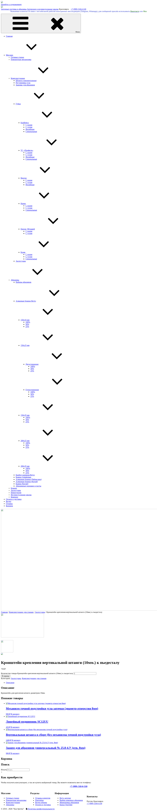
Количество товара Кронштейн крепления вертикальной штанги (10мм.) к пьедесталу (37, 673)
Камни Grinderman (23, 477)
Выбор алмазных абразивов (71, 800)
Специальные (31, 131)
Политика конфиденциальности (41, 809)
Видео (8, 501)
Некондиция (16, 493)
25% (27, 326)
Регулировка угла (23, 83)
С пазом (29, 125)
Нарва (23, 203)
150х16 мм (25, 320)
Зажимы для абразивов (25, 85)
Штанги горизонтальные (26, 80)
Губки (18, 104)
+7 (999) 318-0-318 (78, 9)
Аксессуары (21, 261)
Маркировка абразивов (69, 802)
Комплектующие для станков (21, 612)
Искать (4, 770)
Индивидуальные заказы (21, 495)
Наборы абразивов (23, 282)
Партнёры (39, 800)
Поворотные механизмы (21, 59)
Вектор (24, 178)
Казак (23, 252)
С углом (29, 127)
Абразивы (15, 280)
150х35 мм (25, 415)
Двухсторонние (32, 364)
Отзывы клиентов (42, 798)
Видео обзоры (41, 802)
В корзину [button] (15, 714)
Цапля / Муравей (28, 229)
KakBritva (25, 123)
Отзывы (9, 504)
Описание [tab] (10, 683)
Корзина (9, 506)
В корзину (5, 676)
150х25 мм (25, 345)
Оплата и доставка (13, 499)
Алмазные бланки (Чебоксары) (29, 479)
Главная (9, 36)
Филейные (30, 129)
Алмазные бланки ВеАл (26, 301)
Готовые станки (17, 57)
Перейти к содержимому (11, 4)
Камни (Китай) (22, 484)
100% (28, 322)
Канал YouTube (66, 805)
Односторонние (32, 390)
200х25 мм (25, 441)
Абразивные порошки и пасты (28, 486)
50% (27, 324)
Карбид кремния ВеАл (25, 475)
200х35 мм (25, 466)
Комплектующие (18, 78)
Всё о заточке (65, 798)
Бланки (14, 488)
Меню (78, 32)
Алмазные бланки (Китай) (27, 482)
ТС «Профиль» (27, 150)
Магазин (9, 55)
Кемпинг (14, 497)
